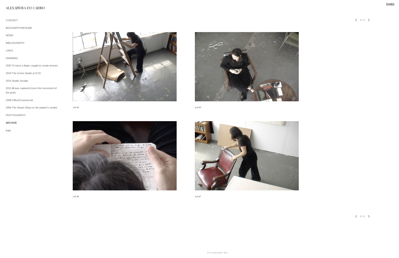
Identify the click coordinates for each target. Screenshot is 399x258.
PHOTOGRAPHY (16, 115)
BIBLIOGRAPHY (15, 43)
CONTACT (12, 20)
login (8, 130)
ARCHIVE (11, 122)
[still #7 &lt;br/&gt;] (247, 155)
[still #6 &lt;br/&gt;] (125, 155)
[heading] (17, 8)
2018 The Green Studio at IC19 (23, 73)
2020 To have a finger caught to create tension (32, 65)
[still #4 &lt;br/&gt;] (125, 66)
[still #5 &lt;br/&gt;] (247, 66)
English (390, 4)
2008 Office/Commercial (19, 100)
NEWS (9, 35)
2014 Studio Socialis (17, 80)
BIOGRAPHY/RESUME (19, 28)
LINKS (9, 50)
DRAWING (12, 58)
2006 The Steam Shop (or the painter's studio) (31, 107)
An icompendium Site (217, 253)
